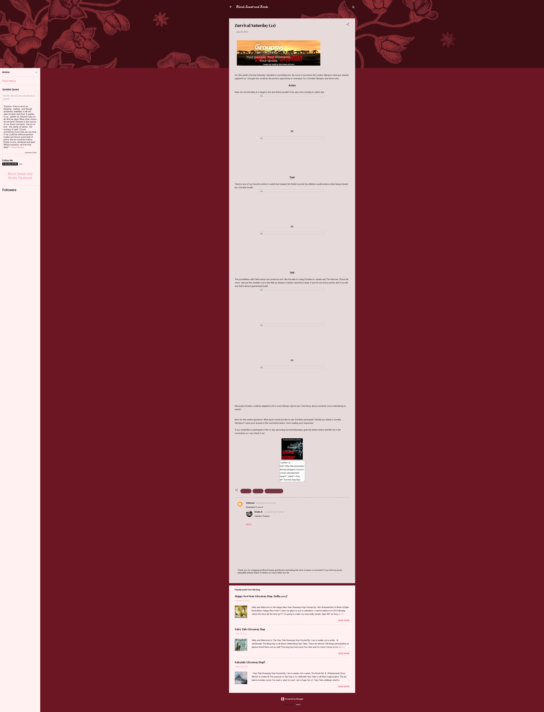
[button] (347, 25)
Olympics (246, 491)
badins (298, 704)
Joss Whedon (17, 147)
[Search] (353, 7)
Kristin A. (259, 512)
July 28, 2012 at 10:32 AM (266, 503)
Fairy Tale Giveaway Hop (250, 629)
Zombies (258, 491)
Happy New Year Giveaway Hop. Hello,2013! (261, 596)
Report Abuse (9, 81)
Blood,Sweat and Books (252, 6)
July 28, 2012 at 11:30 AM (274, 512)
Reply (249, 524)
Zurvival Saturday (274, 491)
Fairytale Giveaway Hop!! (250, 662)
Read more (343, 620)
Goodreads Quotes (31, 152)
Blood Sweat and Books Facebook (20, 176)
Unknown (250, 503)
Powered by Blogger (293, 699)
